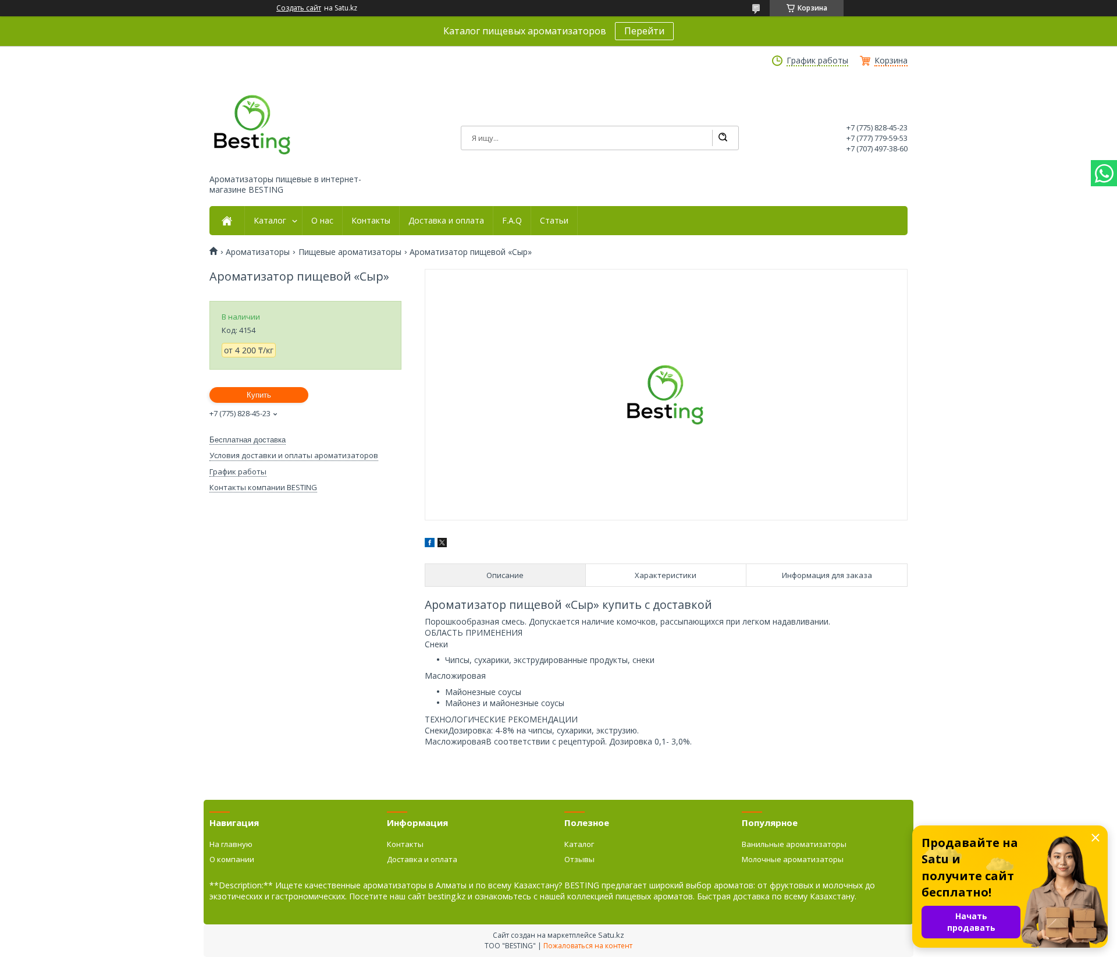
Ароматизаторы (258, 252)
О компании (231, 859)
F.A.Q (512, 220)
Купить (259, 395)
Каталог (270, 220)
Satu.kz (611, 935)
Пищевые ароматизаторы (349, 252)
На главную (230, 844)
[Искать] (722, 138)
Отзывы (579, 859)
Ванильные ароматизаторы (794, 844)
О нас (322, 220)
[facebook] (430, 544)
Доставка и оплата (446, 220)
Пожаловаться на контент (587, 946)
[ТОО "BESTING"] (253, 124)
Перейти (644, 30)
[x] (442, 544)
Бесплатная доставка (247, 439)
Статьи (554, 220)
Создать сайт (298, 8)
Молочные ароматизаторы (793, 859)
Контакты (370, 220)
